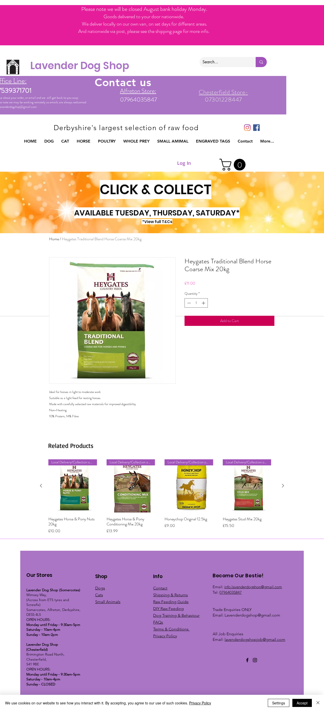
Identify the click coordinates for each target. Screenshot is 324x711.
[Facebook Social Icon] (256, 127)
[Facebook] (247, 660)
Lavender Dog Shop (79, 65)
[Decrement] (188, 303)
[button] (48, 141)
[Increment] (204, 303)
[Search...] (261, 62)
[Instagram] (247, 127)
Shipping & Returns (170, 594)
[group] (162, 496)
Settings (278, 702)
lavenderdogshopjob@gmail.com (255, 639)
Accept (302, 702)
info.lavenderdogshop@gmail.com (253, 586)
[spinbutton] (196, 303)
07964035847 (230, 592)
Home (54, 239)
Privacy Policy (200, 702)
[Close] (318, 703)
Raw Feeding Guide (171, 601)
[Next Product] (283, 486)
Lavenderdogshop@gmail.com (252, 615)
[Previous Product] (41, 486)
